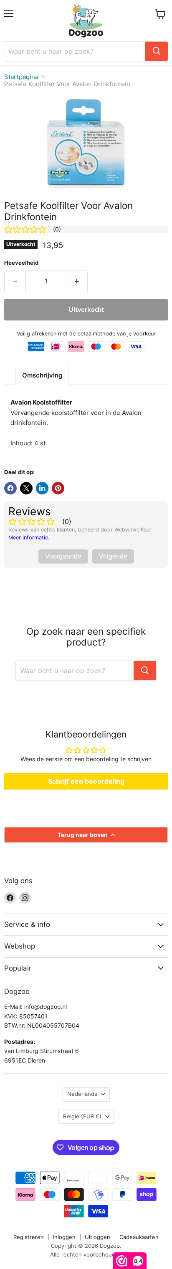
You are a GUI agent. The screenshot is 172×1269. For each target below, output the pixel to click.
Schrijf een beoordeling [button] (86, 781)
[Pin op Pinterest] (58, 488)
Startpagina (21, 76)
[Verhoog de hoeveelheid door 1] (77, 281)
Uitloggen (97, 1237)
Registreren (28, 1237)
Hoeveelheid (21, 263)
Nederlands (82, 1093)
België (82, 1116)
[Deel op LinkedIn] (42, 488)
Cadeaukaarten (139, 1237)
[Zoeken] (156, 51)
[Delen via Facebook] (10, 488)
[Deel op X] (26, 488)
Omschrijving (42, 375)
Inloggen (64, 1237)
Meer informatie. (29, 537)
